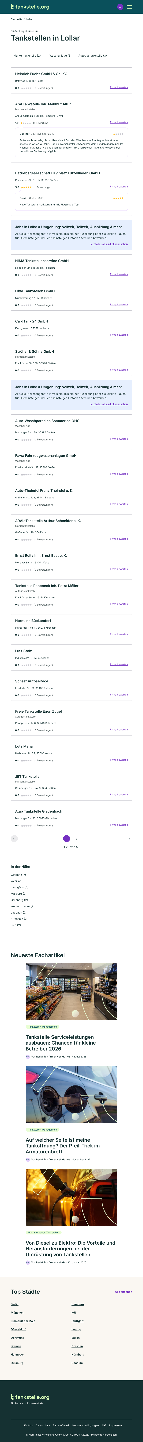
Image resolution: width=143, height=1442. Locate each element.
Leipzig (76, 1329)
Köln (74, 1312)
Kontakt (28, 1425)
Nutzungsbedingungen (85, 1425)
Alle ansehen (123, 1292)
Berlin (14, 1304)
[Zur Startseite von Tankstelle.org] (30, 7)
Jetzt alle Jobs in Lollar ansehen (109, 243)
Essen (76, 1337)
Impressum (115, 1425)
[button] (120, 7)
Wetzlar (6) (18, 881)
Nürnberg (78, 1354)
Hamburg (78, 1304)
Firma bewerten (119, 87)
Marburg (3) (19, 893)
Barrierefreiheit (61, 1425)
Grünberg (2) (19, 900)
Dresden (77, 1346)
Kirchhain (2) (19, 919)
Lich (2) (16, 925)
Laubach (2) (19, 912)
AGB (103, 1425)
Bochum (77, 1363)
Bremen (16, 1346)
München (17, 1312)
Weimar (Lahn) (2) (23, 906)
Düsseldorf (18, 1329)
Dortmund (17, 1337)
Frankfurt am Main (23, 1321)
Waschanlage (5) (61, 55)
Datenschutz (43, 1425)
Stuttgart (78, 1321)
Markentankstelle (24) (28, 55)
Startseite (16, 19)
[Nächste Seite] (128, 838)
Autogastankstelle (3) (92, 55)
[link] (71, 80)
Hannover (17, 1354)
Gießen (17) (18, 874)
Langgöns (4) (19, 887)
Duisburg (17, 1363)
